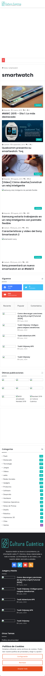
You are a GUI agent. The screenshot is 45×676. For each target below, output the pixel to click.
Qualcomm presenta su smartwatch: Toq (16, 149)
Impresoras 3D (9, 517)
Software (6, 491)
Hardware (7, 498)
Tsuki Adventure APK (26, 335)
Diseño (6, 510)
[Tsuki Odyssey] (9, 360)
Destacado (7, 460)
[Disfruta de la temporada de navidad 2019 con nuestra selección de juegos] (36, 399)
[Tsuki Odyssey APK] (9, 349)
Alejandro (7, 110)
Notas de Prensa (9, 506)
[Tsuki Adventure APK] (9, 338)
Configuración (22, 656)
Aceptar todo (22, 669)
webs (5, 475)
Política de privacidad (10, 640)
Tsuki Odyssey (24, 357)
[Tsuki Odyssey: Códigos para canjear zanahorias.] (9, 328)
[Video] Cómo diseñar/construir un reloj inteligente (22, 184)
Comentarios (36, 306)
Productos (7, 487)
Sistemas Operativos (11, 502)
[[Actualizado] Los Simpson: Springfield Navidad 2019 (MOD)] (22, 399)
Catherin (6, 144)
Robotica (6, 514)
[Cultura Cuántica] (11, 4)
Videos (6, 471)
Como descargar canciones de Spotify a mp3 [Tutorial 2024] (30, 316)
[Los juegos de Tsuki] (8, 398)
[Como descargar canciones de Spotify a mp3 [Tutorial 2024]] (9, 316)
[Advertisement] (22, 32)
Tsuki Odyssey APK (26, 346)
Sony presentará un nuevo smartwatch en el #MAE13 (18, 267)
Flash (5, 456)
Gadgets (6, 483)
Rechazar (22, 663)
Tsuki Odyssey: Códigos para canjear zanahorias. (29, 326)
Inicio (5, 68)
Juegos (6, 468)
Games (6, 525)
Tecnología (7, 464)
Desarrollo (7, 494)
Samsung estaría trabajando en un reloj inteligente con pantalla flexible (22, 220)
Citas (5, 521)
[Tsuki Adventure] (36, 382)
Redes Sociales (9, 479)
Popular (21, 306)
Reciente (7, 306)
